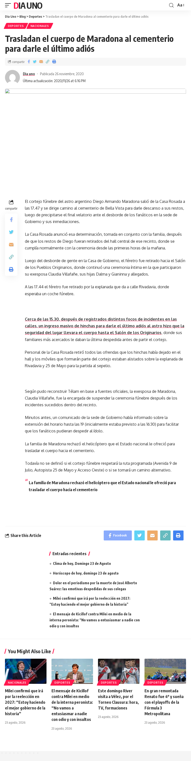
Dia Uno (27, 5)
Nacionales (40, 25)
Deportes (16, 25)
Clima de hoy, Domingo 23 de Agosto (82, 563)
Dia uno (29, 73)
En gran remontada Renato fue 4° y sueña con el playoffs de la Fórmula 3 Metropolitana (164, 702)
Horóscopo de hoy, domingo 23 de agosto (86, 573)
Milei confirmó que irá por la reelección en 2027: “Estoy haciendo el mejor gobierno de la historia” (25, 702)
